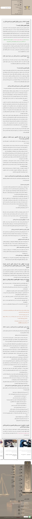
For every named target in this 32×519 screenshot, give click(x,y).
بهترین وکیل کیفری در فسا (27, 448)
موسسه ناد (18, 517)
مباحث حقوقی (7, 455)
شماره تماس (22, 509)
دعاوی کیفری (24, 454)
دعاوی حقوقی (14, 455)
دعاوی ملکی (21, 454)
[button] (0, 449)
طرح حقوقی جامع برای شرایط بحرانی (18, 39)
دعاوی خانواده (28, 454)
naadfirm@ (20, 323)
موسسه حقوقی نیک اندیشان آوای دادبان (23, 433)
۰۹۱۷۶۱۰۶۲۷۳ (21, 314)
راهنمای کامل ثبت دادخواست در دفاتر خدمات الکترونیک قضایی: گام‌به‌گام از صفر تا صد (11, 449)
